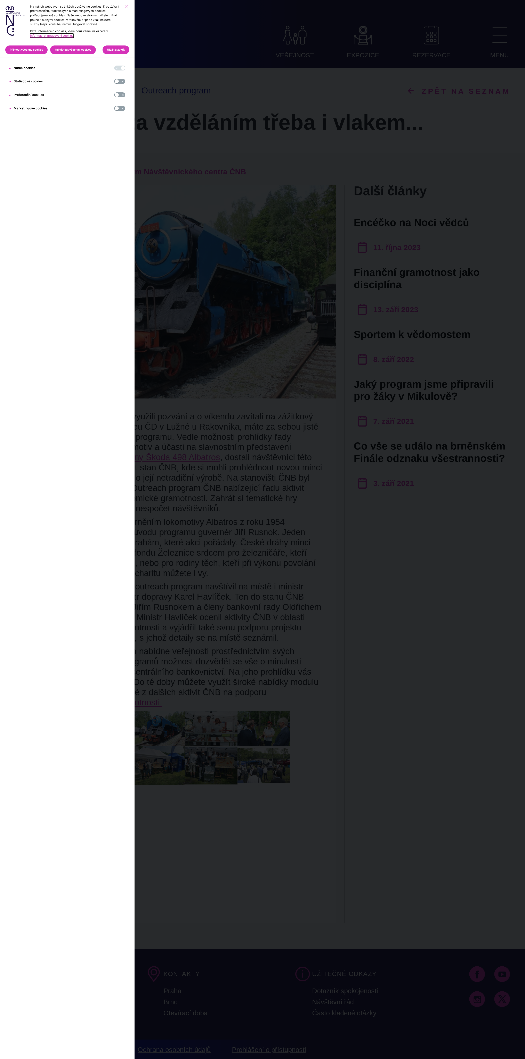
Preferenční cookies (29, 95)
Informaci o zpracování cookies (51, 35)
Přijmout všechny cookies (26, 49)
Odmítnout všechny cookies (73, 49)
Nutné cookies (24, 68)
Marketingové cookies (30, 108)
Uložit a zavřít (116, 49)
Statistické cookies (28, 81)
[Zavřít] (126, 6)
